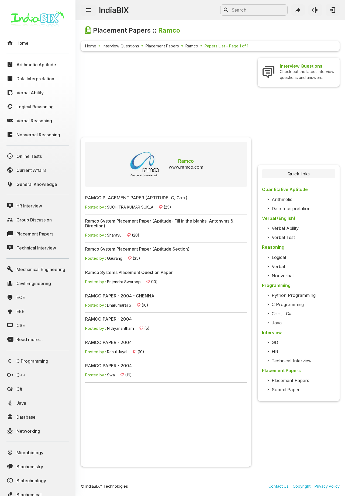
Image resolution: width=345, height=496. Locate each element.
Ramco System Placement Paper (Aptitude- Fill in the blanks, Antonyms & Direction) (159, 223)
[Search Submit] (226, 10)
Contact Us (278, 486)
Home (90, 46)
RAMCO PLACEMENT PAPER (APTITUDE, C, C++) (136, 198)
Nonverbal (283, 275)
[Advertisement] (166, 95)
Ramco (191, 46)
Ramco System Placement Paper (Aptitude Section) (137, 249)
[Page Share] (298, 10)
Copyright (301, 486)
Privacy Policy (327, 486)
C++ (276, 313)
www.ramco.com (186, 167)
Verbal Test (283, 237)
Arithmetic (282, 199)
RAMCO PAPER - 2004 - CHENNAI (120, 296)
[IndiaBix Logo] (38, 21)
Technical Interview (292, 360)
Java (277, 322)
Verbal (278, 266)
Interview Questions (121, 46)
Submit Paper (286, 389)
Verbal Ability (285, 228)
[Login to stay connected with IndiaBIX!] (333, 10)
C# (289, 313)
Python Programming (294, 295)
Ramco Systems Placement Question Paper (129, 272)
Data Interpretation (291, 208)
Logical (279, 257)
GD (275, 342)
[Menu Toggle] (88, 10)
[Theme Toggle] (315, 10)
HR (275, 351)
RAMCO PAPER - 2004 (108, 319)
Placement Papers (162, 46)
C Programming (288, 304)
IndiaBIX (114, 10)
